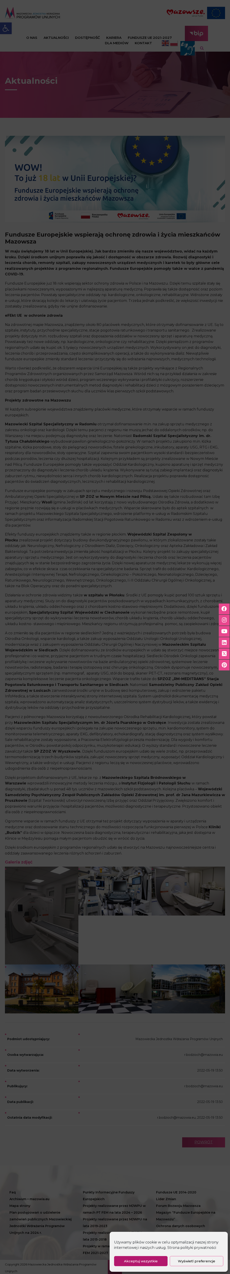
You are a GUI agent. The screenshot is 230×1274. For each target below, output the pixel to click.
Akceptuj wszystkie (141, 1261)
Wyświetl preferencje (196, 1261)
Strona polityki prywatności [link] (191, 1247)
